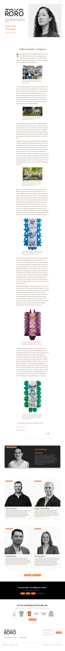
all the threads (27, 575)
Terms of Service (11, 644)
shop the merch (32, 619)
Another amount (40, 593)
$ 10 (33, 593)
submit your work (36, 575)
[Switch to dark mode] (60, 2)
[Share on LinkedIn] (46, 433)
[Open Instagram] (48, 434)
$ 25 (28, 593)
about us (15, 637)
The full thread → (20, 426)
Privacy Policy (53, 634)
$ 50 (23, 593)
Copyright (16, 644)
